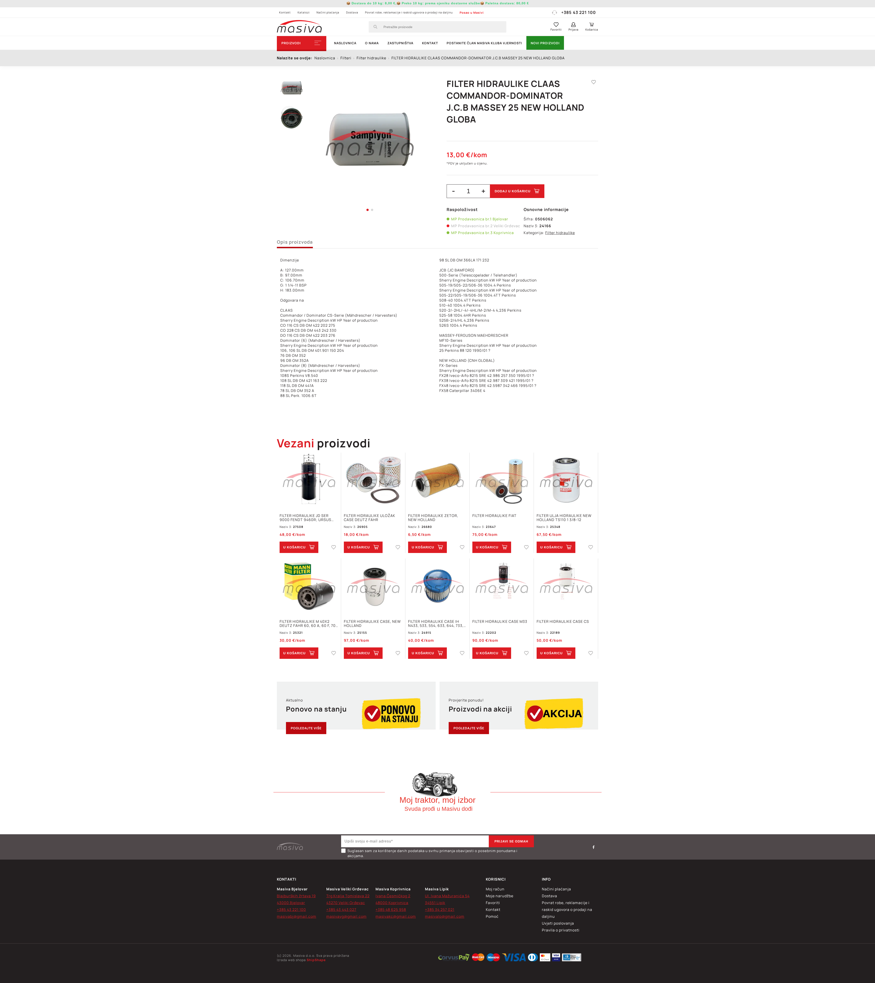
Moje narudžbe (499, 895)
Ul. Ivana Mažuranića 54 (447, 895)
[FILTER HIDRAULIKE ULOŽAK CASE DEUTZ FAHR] (373, 480)
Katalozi (304, 12)
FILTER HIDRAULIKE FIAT (494, 516)
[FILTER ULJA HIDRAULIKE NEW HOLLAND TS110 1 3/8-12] (566, 480)
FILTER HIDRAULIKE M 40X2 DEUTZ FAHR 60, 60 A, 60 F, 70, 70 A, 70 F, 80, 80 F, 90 (308, 623)
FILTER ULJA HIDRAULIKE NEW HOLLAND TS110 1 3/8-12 (564, 518)
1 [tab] (367, 210)
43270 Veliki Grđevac (345, 902)
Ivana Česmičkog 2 (393, 895)
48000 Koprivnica (392, 902)
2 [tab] (372, 210)
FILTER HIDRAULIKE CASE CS (563, 621)
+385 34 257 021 (439, 909)
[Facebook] (593, 847)
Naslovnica (345, 43)
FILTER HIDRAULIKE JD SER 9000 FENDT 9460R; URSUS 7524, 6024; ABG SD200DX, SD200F (305, 518)
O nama (372, 43)
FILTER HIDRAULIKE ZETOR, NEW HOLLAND (433, 518)
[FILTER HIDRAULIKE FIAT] (501, 480)
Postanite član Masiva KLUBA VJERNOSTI (484, 43)
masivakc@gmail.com (396, 916)
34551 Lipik (435, 902)
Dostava (352, 12)
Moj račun (495, 889)
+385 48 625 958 (391, 909)
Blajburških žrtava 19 (296, 895)
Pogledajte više (306, 728)
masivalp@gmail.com (444, 916)
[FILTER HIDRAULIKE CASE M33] (501, 586)
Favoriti (493, 902)
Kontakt (285, 12)
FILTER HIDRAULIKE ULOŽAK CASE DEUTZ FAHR (369, 518)
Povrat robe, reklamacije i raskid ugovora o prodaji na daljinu (409, 12)
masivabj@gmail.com (296, 916)
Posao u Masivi (472, 12)
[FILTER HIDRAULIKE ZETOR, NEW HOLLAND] (437, 480)
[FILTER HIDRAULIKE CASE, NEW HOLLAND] (373, 586)
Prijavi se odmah (511, 841)
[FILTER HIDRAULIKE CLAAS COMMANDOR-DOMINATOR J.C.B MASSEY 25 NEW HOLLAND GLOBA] (369, 144)
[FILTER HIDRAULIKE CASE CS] (566, 586)
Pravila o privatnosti (560, 930)
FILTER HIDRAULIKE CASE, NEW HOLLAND (372, 623)
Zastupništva (400, 43)
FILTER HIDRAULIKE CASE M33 (499, 621)
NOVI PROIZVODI (545, 43)
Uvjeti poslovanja (558, 923)
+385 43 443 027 (341, 909)
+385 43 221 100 (578, 12)
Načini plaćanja (328, 12)
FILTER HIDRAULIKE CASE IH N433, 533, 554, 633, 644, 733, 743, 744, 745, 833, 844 (435, 623)
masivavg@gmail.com (346, 916)
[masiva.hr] (299, 27)
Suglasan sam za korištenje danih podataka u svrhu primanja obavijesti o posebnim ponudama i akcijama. (432, 853)
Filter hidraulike (560, 232)
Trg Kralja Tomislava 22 (348, 895)
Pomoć (492, 916)
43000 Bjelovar (291, 902)
